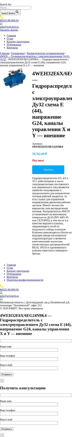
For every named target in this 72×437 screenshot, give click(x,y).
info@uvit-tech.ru (9, 26)
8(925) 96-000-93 (9, 20)
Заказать (48, 169)
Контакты (12, 47)
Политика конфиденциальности (25, 280)
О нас (10, 38)
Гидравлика (18, 53)
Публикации (14, 44)
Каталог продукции (18, 41)
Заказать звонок (9, 29)
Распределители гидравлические (45, 53)
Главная (11, 35)
